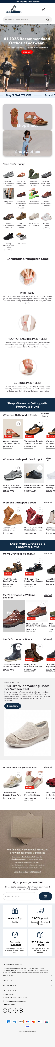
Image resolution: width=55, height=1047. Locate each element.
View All (48, 595)
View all (48, 459)
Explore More (45, 415)
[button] (49, 9)
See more (14, 619)
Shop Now (12, 706)
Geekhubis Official (29, 1031)
